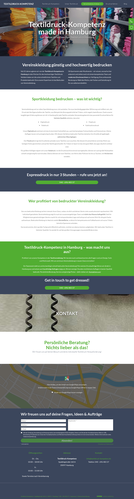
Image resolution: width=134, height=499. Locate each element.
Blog (125, 4)
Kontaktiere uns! (95, 272)
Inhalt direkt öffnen (126, 405)
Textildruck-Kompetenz (19, 3)
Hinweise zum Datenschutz (105, 444)
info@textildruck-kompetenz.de (98, 458)
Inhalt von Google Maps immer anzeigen (68, 392)
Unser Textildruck (71, 4)
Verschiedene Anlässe (91, 4)
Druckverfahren (112, 4)
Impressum (73, 496)
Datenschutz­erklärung (83, 496)
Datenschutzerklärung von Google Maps (74, 388)
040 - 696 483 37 (67, 182)
